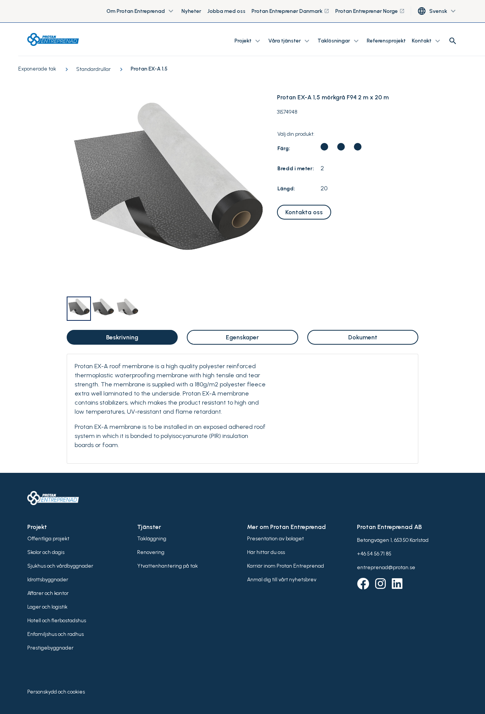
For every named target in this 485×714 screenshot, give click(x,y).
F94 (324, 147)
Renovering (150, 552)
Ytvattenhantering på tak (167, 566)
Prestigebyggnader (50, 648)
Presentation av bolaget (275, 538)
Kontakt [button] (427, 41)
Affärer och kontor (48, 593)
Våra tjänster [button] (289, 41)
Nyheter (191, 11)
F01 (357, 147)
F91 (341, 147)
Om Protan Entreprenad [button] (140, 11)
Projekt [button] (248, 41)
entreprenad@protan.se (386, 567)
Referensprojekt (386, 41)
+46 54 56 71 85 (374, 554)
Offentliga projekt (48, 538)
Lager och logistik (47, 607)
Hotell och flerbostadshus (56, 620)
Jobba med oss (226, 11)
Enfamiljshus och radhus (55, 634)
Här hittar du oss (266, 552)
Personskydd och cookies (56, 692)
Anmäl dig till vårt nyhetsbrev (281, 579)
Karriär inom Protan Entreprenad (285, 566)
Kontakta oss (304, 212)
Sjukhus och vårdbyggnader (60, 566)
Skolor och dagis (45, 552)
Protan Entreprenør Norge (370, 11)
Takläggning (151, 538)
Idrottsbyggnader (47, 579)
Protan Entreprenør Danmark (290, 11)
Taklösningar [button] (339, 41)
